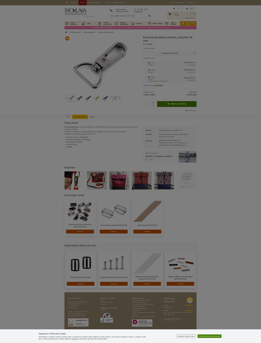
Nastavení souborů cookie (186, 336)
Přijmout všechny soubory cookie (209, 336)
